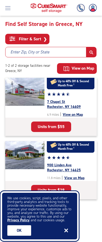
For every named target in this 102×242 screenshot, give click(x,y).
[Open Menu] (7, 8)
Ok (19, 230)
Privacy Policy (18, 220)
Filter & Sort (32, 39)
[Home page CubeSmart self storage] (49, 4)
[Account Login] (92, 8)
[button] (91, 52)
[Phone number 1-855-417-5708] (82, 8)
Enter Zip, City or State (29, 52)
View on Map (73, 114)
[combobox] (45, 52)
